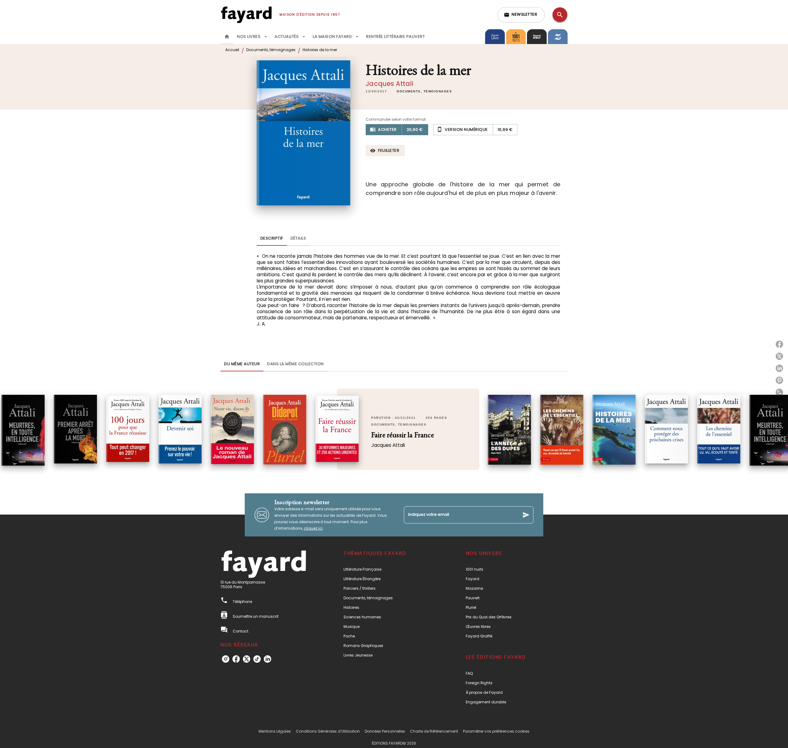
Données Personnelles (385, 731)
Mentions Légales (275, 731)
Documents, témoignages (271, 49)
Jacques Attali (389, 83)
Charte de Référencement (434, 731)
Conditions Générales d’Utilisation (328, 731)
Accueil (232, 49)
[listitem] (225, 659)
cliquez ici (313, 528)
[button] (521, 14)
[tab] (226, 36)
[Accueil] (246, 14)
